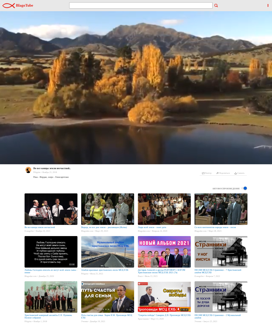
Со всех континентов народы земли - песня (215, 227)
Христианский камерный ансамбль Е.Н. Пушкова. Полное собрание (48, 316)
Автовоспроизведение (226, 188)
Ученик (84, 321)
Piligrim (36, 172)
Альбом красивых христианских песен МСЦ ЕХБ (104, 270)
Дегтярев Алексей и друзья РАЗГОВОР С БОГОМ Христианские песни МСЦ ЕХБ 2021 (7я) (161, 271)
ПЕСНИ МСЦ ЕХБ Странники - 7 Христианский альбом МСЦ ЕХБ (218, 271)
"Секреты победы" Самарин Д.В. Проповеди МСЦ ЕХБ (164, 315)
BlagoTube (24, 5)
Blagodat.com (87, 231)
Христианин (143, 319)
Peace (140, 276)
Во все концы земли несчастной (40, 227)
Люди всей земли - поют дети (152, 227)
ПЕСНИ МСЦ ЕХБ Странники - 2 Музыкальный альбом (218, 316)
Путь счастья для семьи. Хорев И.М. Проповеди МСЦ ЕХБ (106, 316)
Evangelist (29, 231)
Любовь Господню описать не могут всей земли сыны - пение (51, 271)
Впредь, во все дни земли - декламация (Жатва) (104, 227)
